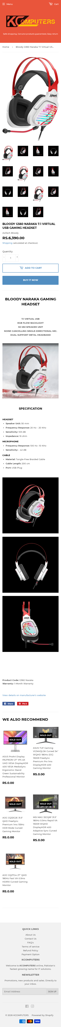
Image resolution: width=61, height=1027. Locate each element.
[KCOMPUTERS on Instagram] (32, 1006)
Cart (56, 4)
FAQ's (30, 942)
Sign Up (52, 991)
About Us (31, 934)
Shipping (7, 243)
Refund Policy (30, 950)
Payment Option (31, 954)
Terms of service (30, 946)
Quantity (7, 251)
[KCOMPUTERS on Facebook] (27, 1006)
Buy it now (30, 280)
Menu (10, 4)
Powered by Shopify (42, 1015)
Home (5, 47)
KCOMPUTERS (21, 1015)
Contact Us (30, 938)
